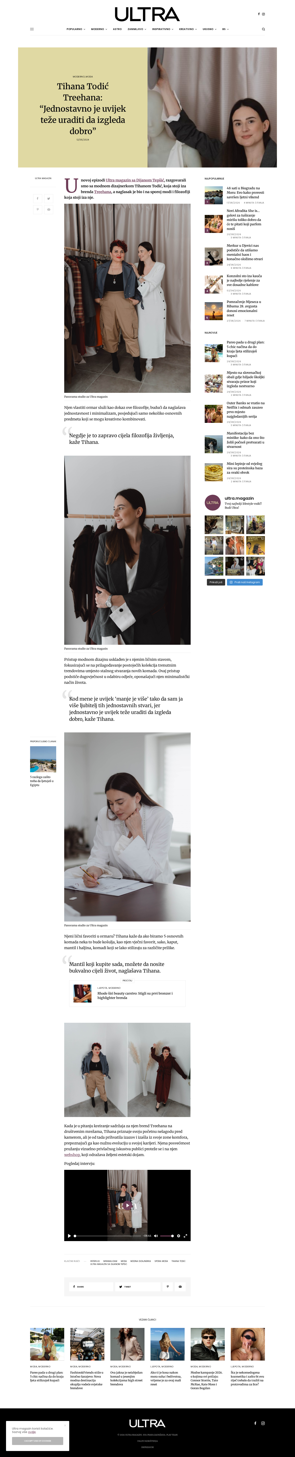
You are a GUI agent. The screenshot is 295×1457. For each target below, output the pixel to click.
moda (124, 1261)
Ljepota (102, 988)
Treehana (102, 192)
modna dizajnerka (140, 1261)
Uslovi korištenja (147, 1441)
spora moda (161, 1261)
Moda (89, 77)
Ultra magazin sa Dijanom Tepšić (135, 180)
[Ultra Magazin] (147, 14)
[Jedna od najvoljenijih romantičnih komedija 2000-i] (234, 545)
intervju (95, 1261)
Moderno (79, 77)
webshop (72, 1154)
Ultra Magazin (43, 178)
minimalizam (110, 1261)
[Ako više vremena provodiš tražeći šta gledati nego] (214, 524)
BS (224, 29)
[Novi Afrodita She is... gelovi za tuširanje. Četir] (255, 566)
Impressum (147, 1447)
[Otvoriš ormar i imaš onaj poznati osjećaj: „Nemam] (214, 545)
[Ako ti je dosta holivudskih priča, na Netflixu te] (255, 545)
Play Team (172, 1435)
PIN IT (129, 299)
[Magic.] (255, 524)
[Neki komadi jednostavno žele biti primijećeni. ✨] (234, 524)
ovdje (32, 1432)
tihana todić (179, 1261)
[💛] (214, 566)
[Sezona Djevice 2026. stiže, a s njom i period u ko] (234, 566)
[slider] (107, 1236)
